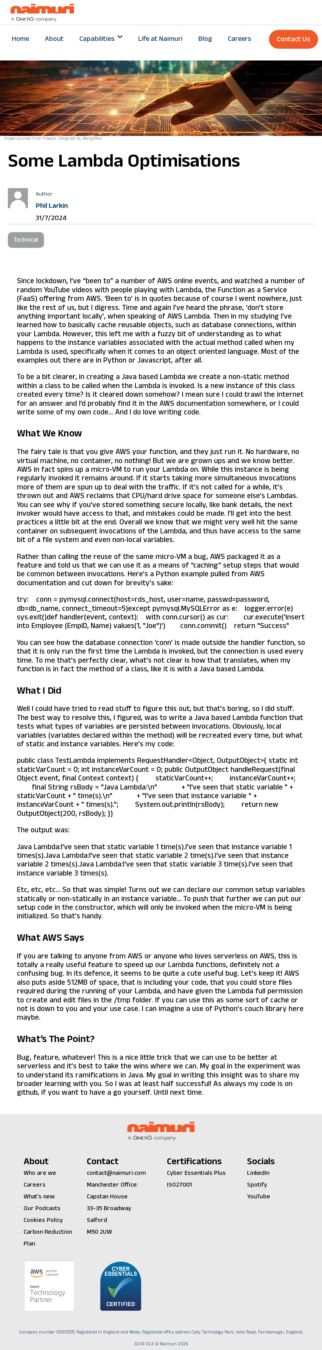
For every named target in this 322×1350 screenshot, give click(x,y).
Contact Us (293, 39)
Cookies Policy (43, 1220)
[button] (100, 39)
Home (20, 39)
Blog (205, 39)
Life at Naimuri (160, 39)
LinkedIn (258, 1173)
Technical (26, 239)
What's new (39, 1196)
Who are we (40, 1173)
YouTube (258, 1196)
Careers (239, 39)
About (54, 39)
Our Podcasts (42, 1208)
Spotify (257, 1184)
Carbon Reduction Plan (48, 1237)
